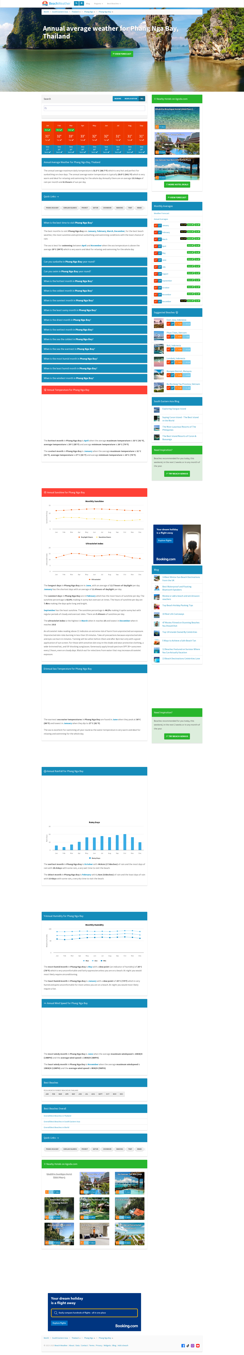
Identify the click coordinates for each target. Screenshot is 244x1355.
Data (77, 1345)
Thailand (75, 11)
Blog (88, 3)
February (166, 232)
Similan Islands (70, 208)
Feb (59, 125)
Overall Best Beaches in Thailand (57, 1115)
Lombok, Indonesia (176, 358)
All (142, 98)
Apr (82, 125)
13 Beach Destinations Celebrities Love (181, 658)
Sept (100, 1094)
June (164, 260)
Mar (71, 125)
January (165, 225)
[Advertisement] (94, 476)
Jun (106, 125)
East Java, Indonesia (176, 319)
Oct (107, 1094)
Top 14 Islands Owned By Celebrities (179, 632)
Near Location (131, 98)
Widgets (107, 1345)
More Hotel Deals (178, 184)
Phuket (85, 208)
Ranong (119, 208)
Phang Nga (88, 11)
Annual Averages (161, 219)
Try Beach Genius (178, 473)
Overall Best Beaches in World (56, 1127)
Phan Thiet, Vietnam (177, 332)
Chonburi (107, 208)
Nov (114, 1094)
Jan (47, 125)
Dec (121, 1094)
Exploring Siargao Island (174, 408)
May (94, 125)
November (166, 294)
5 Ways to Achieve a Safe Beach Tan (179, 640)
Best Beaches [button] (113, 3)
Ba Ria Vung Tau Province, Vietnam (183, 384)
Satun (95, 208)
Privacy (99, 1345)
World (46, 11)
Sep (141, 125)
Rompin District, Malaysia (179, 371)
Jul (118, 125)
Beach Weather (61, 1345)
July (164, 267)
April (164, 246)
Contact (84, 1345)
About (71, 1345)
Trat (130, 208)
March (164, 239)
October (165, 287)
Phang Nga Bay (105, 11)
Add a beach (123, 1345)
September (167, 280)
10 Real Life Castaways (173, 613)
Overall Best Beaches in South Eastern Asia (62, 1121)
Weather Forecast (161, 213)
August (165, 274)
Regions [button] (98, 3)
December (166, 301)
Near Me (118, 98)
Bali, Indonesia (174, 345)
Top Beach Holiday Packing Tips (177, 605)
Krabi (139, 208)
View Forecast (123, 53)
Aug (129, 125)
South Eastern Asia (60, 11)
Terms (91, 1345)
